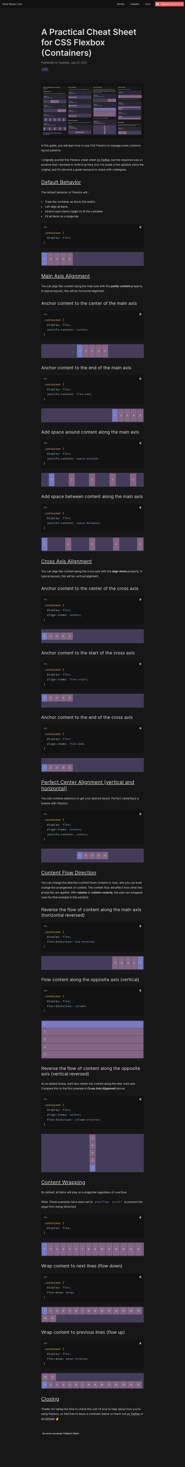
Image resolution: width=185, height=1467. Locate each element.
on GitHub (47, 1419)
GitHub (120, 4)
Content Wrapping (63, 1182)
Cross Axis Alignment (66, 561)
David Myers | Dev (12, 4)
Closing (50, 1399)
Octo (147, 4)
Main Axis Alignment (65, 276)
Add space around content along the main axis (90, 432)
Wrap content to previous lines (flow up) (83, 1332)
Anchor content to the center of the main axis (89, 303)
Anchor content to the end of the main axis (86, 367)
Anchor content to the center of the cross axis (89, 588)
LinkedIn (134, 4)
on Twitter (103, 160)
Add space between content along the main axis (92, 496)
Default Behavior (61, 182)
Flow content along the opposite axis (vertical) (90, 979)
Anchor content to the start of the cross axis (88, 652)
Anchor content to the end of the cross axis (87, 717)
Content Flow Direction (68, 873)
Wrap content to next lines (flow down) (81, 1265)
